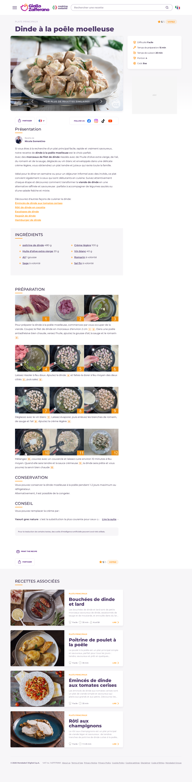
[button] (107, 519)
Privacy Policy (104, 763)
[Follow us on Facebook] (89, 121)
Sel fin (78, 263)
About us (66, 763)
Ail (24, 257)
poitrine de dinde (33, 245)
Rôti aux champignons (85, 723)
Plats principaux (26, 21)
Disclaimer (145, 763)
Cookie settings (133, 763)
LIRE (114, 622)
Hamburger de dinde (28, 220)
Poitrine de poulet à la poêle (92, 642)
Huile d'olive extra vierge (37, 251)
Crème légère (82, 245)
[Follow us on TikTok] (103, 121)
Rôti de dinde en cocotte (30, 207)
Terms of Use (77, 763)
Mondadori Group (173, 763)
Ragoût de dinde (25, 215)
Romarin (79, 257)
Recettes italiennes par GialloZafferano (44, 7)
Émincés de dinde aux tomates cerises (38, 203)
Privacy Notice (90, 763)
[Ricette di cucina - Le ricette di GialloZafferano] (177, 7)
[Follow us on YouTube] (111, 121)
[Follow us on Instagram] (96, 121)
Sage (25, 263)
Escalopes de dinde (27, 211)
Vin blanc (80, 251)
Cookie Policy (118, 763)
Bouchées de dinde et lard (92, 602)
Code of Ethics (157, 763)
